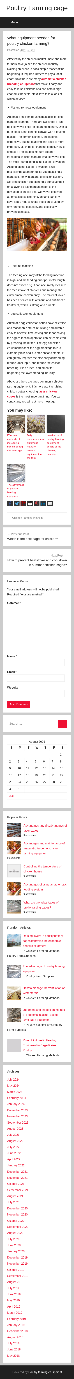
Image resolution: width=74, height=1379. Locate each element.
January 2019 (16, 1325)
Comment (13, 603)
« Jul (12, 795)
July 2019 (13, 1288)
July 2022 (13, 1147)
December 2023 (17, 1110)
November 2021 (17, 1177)
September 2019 (17, 1275)
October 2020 (15, 1220)
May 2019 (13, 1300)
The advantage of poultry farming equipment (15, 490)
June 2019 (14, 1294)
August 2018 (15, 1337)
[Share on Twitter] (17, 503)
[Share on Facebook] (10, 503)
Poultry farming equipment (45, 1372)
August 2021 (15, 1196)
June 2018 (14, 1349)
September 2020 (17, 1226)
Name (12, 656)
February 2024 (16, 1097)
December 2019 (17, 1257)
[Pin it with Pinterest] (37, 503)
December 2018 (17, 1331)
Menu (14, 22)
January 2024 (16, 1104)
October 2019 (15, 1269)
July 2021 (13, 1202)
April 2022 (13, 1159)
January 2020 (16, 1251)
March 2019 (14, 1312)
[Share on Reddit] (30, 503)
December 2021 (17, 1171)
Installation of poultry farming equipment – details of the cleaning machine (55, 445)
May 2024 (13, 1085)
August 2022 (15, 1141)
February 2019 (16, 1318)
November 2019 (17, 1263)
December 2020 (17, 1208)
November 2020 (17, 1214)
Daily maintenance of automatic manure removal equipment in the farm (36, 446)
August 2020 (15, 1232)
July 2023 (13, 1134)
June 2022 (14, 1153)
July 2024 (13, 1079)
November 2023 (17, 1116)
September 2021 (17, 1190)
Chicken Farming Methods (27, 517)
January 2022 (16, 1165)
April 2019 (13, 1306)
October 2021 (15, 1183)
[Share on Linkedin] (43, 503)
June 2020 (14, 1245)
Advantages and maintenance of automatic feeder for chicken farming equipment (44, 848)
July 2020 (13, 1239)
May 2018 (13, 1355)
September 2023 (17, 1122)
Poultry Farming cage (37, 8)
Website (12, 687)
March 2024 (14, 1091)
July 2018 (13, 1343)
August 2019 (15, 1282)
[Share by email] (50, 503)
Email (12, 671)
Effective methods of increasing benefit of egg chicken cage (15, 443)
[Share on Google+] (23, 503)
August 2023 (15, 1128)
